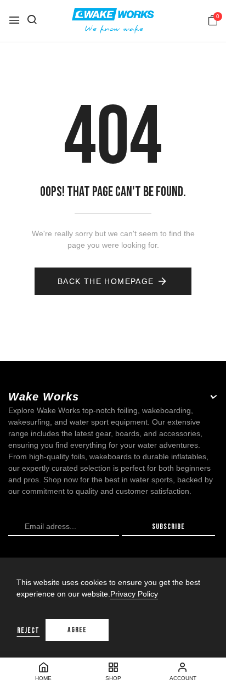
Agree (77, 629)
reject (28, 630)
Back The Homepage (106, 281)
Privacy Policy (134, 593)
